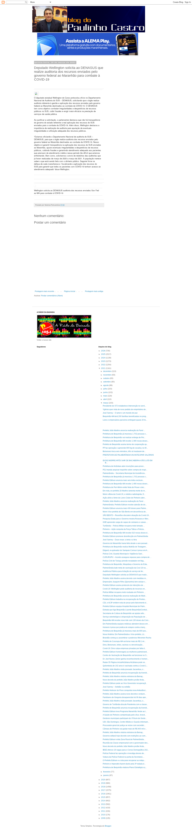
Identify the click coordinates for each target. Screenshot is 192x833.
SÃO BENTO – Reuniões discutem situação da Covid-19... (126, 515)
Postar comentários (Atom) (52, 296)
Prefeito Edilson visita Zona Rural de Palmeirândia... (124, 739)
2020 (103, 780)
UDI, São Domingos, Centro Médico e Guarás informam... (126, 722)
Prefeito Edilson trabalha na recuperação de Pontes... (124, 599)
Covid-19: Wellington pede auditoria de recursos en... (124, 589)
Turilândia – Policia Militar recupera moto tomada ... (124, 526)
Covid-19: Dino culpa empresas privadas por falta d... (124, 648)
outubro (106, 378)
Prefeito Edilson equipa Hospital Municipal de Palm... (124, 606)
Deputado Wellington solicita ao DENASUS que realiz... (125, 575)
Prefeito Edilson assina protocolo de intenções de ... (124, 585)
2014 (103, 801)
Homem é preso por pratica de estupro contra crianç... (124, 627)
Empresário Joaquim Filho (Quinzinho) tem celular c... (124, 582)
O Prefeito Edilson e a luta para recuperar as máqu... (124, 760)
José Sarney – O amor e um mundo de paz (120, 413)
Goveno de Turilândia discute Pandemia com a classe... (125, 704)
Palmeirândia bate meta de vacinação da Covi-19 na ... (125, 568)
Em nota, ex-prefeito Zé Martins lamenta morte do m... (124, 491)
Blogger (108, 826)
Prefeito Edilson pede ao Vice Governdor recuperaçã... (125, 683)
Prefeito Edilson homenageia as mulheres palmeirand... (125, 652)
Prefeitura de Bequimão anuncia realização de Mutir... (124, 596)
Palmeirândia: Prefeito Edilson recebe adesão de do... (125, 505)
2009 (103, 818)
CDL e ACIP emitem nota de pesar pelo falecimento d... (125, 603)
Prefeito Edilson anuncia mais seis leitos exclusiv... (123, 480)
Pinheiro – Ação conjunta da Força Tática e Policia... (124, 529)
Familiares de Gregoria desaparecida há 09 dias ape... (125, 697)
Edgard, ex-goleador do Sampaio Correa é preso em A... (125, 550)
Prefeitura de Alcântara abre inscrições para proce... (124, 466)
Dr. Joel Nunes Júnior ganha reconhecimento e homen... (126, 659)
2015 (103, 797)
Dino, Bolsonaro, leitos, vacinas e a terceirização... (123, 645)
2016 (103, 794)
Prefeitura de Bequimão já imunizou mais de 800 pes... (125, 631)
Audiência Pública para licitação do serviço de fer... (123, 571)
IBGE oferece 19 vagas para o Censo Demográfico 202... (126, 750)
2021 (103, 368)
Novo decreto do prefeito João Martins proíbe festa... (124, 680)
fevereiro (107, 772)
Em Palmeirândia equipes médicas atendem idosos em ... (126, 624)
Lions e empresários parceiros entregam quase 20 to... (125, 420)
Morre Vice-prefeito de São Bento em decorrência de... (125, 512)
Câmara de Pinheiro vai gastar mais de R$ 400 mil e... (125, 729)
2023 (103, 361)
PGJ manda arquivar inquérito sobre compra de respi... (125, 470)
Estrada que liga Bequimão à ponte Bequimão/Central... (125, 610)
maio (105, 396)
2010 (103, 815)
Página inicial (69, 291)
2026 (103, 351)
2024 (103, 358)
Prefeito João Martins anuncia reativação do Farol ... (124, 430)
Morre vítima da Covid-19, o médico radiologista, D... (124, 494)
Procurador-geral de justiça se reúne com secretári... (124, 725)
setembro (107, 382)
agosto (106, 385)
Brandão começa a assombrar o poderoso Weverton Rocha (127, 638)
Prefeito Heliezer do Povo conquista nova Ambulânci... (125, 690)
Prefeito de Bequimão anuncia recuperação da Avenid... (125, 673)
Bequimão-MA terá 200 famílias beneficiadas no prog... (125, 416)
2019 (103, 783)
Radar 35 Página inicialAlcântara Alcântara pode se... (124, 662)
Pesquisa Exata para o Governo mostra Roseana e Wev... (126, 519)
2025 (103, 354)
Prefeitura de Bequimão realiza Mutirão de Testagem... (125, 547)
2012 (103, 808)
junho (105, 392)
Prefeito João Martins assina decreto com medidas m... (125, 578)
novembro (107, 375)
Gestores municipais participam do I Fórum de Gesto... (125, 718)
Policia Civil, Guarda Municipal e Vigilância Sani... (123, 554)
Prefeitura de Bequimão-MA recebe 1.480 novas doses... (126, 441)
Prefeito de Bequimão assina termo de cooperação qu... (125, 444)
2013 (103, 804)
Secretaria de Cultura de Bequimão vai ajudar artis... (124, 613)
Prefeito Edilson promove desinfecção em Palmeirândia (125, 536)
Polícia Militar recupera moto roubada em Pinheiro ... (124, 592)
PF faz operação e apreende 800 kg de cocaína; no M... (125, 448)
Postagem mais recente (44, 291)
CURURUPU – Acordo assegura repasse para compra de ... (127, 557)
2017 (103, 790)
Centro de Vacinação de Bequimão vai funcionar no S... (125, 655)
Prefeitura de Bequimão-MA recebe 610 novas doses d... (126, 533)
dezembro (107, 371)
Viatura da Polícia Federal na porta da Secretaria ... (123, 757)
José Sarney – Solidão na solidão (116, 687)
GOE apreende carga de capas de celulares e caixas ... (125, 522)
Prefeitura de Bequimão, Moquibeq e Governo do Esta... (125, 564)
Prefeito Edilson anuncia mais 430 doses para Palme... (125, 508)
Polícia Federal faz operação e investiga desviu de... (124, 753)
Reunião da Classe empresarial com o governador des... (126, 743)
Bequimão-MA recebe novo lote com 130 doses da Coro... (126, 620)
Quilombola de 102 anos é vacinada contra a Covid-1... (125, 666)
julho (105, 389)
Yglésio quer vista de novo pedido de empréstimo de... (125, 409)
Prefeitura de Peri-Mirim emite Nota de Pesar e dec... (124, 487)
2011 (103, 811)
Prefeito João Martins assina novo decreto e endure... (124, 694)
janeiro (106, 775)
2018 (103, 787)
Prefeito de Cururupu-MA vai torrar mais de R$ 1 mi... (124, 641)
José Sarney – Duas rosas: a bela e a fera (120, 540)
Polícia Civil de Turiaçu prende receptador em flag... (124, 561)
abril (105, 399)
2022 (103, 365)
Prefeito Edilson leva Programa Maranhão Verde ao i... (125, 711)
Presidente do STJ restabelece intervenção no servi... (124, 406)
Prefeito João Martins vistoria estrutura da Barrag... (123, 676)
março (106, 403)
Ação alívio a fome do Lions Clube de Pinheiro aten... (124, 498)
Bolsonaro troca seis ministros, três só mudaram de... (124, 451)
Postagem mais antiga (94, 291)
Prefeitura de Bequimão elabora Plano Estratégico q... (125, 767)
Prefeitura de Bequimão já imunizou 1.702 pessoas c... (125, 434)
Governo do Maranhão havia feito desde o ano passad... (125, 543)
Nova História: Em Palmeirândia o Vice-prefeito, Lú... (124, 634)
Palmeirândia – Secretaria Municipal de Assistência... (124, 473)
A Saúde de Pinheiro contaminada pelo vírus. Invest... (124, 715)
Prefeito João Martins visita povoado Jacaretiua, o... (124, 669)
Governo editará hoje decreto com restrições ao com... (125, 736)
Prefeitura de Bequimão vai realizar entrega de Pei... (124, 437)
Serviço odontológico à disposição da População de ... (125, 617)
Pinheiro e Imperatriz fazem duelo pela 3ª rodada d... (124, 764)
